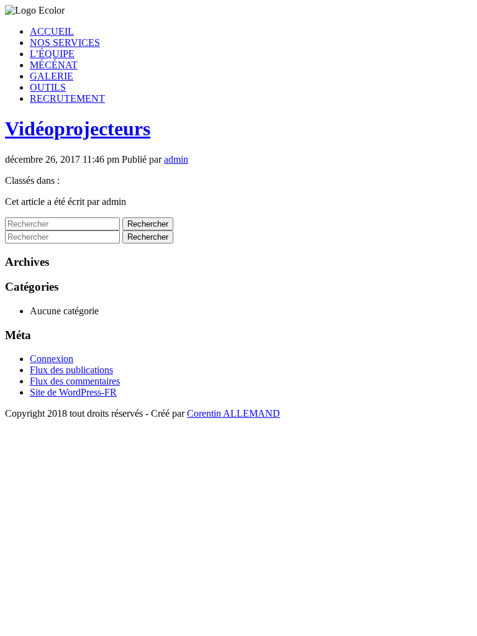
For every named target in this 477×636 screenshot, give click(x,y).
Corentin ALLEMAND (233, 413)
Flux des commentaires (75, 381)
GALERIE (51, 76)
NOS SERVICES (65, 42)
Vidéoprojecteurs (77, 128)
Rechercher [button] (147, 224)
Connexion (51, 358)
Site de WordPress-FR (73, 392)
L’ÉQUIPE (52, 53)
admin (176, 159)
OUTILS (48, 87)
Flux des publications (71, 370)
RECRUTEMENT (67, 98)
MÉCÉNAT (54, 65)
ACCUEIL (52, 31)
